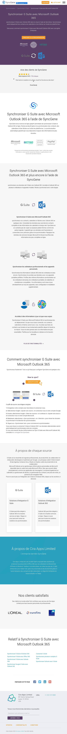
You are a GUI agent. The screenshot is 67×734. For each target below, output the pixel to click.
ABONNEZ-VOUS (15, 718)
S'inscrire (45, 2)
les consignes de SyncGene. (21, 432)
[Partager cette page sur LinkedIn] (45, 681)
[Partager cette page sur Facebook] (34, 681)
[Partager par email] (50, 681)
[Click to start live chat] (55, 2)
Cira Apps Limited (20, 731)
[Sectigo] (43, 44)
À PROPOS (9, 725)
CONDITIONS (34, 725)
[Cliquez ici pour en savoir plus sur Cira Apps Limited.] (12, 702)
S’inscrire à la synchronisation (33, 37)
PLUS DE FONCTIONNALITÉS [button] (33, 343)
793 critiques (34, 76)
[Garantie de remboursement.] (33, 44)
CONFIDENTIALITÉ (21, 725)
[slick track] (15, 613)
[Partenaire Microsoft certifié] (24, 44)
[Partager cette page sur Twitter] (39, 681)
